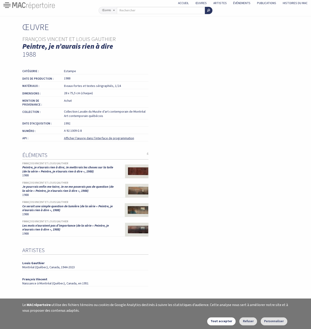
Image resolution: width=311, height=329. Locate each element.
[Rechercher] (208, 10)
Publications (266, 3)
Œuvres (201, 3)
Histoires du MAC (295, 3)
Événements (241, 3)
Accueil (183, 3)
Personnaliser (274, 321)
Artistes (220, 3)
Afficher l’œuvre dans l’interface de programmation (99, 138)
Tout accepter (221, 321)
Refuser (248, 321)
